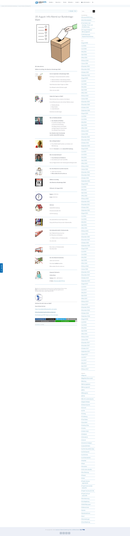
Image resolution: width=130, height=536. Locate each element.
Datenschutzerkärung (64, 529)
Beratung (84, 381)
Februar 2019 (85, 301)
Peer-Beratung (85, 472)
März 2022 (84, 195)
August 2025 (85, 78)
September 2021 (86, 210)
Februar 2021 (85, 231)
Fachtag (84, 413)
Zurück (71, 11)
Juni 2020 (84, 254)
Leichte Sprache (85, 451)
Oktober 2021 (85, 207)
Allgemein (84, 375)
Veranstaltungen (86, 519)
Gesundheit (84, 422)
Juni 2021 (84, 219)
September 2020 (86, 245)
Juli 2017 (84, 357)
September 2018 (86, 316)
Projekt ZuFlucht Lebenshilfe (86, 494)
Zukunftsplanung (86, 522)
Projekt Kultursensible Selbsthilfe (87, 486)
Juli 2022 (84, 187)
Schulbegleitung (85, 501)
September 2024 (86, 110)
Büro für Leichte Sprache (88, 399)
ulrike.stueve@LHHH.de (59, 281)
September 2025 (86, 75)
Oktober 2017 (85, 348)
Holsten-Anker (85, 431)
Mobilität (84, 460)
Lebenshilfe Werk (86, 446)
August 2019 (85, 283)
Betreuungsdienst (86, 384)
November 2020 (86, 239)
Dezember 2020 (86, 236)
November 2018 (86, 310)
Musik (83, 463)
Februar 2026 (85, 60)
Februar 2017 (85, 369)
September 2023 (86, 145)
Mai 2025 (84, 87)
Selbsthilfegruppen (86, 504)
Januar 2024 (85, 134)
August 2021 (85, 213)
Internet (84, 440)
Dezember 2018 (86, 307)
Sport (83, 516)
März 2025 (84, 92)
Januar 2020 (85, 269)
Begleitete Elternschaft (87, 378)
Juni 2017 (84, 360)
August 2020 (85, 248)
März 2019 (84, 298)
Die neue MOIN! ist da (87, 17)
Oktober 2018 (85, 313)
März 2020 (84, 263)
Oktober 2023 (85, 142)
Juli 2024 (84, 116)
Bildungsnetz (85, 393)
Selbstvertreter (85, 507)
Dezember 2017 (86, 342)
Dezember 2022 (86, 172)
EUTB (83, 410)
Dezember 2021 (86, 201)
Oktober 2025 (85, 72)
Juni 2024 (84, 119)
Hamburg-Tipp (85, 425)
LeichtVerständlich (86, 457)
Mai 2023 (84, 157)
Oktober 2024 (85, 107)
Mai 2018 (84, 328)
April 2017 (84, 366)
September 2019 (86, 281)
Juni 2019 (84, 289)
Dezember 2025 (86, 66)
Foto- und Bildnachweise (74, 529)
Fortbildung (84, 416)
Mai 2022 (84, 189)
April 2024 (84, 125)
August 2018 (85, 319)
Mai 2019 (84, 292)
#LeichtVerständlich (86, 20)
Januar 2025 (85, 98)
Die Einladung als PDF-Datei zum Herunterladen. (46, 315)
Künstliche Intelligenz (87, 443)
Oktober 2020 (85, 242)
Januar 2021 (85, 234)
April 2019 (84, 295)
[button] (92, 2)
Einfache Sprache (86, 404)
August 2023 (85, 148)
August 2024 (85, 113)
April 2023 (84, 160)
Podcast (84, 475)
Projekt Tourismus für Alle (88, 490)
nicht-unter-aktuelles (87, 469)
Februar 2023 (85, 166)
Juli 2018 (84, 322)
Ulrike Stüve (38, 324)
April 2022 (84, 192)
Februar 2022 (85, 198)
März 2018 (84, 333)
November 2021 (86, 204)
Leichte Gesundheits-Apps (88, 448)
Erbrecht (84, 407)
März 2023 (84, 163)
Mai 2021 (84, 222)
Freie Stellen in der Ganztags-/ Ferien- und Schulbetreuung (87, 25)
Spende (83, 510)
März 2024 (84, 128)
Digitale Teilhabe (86, 401)
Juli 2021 (84, 216)
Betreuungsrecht (86, 387)
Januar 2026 (85, 63)
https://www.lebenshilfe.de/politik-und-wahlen (46, 309)
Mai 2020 (84, 257)
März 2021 (84, 228)
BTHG (83, 396)
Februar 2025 (85, 95)
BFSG (83, 390)
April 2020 (84, 260)
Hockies (84, 428)
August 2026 (85, 43)
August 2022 (85, 184)
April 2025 (84, 90)
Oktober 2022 (85, 178)
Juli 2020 (84, 251)
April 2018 (84, 331)
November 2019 (86, 275)
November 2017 (86, 345)
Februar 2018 (85, 336)
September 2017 (86, 351)
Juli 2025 (84, 81)
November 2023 (86, 140)
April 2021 (84, 225)
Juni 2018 (84, 325)
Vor (75, 11)
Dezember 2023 (86, 137)
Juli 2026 (84, 45)
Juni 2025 (84, 84)
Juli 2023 (84, 151)
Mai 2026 (84, 51)
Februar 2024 (85, 131)
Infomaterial (85, 437)
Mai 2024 (84, 122)
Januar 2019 (85, 304)
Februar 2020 (85, 266)
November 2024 (86, 104)
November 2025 (86, 69)
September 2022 (86, 181)
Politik (83, 478)
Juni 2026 (84, 48)
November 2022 (86, 175)
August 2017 (85, 354)
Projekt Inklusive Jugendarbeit (86, 482)
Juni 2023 (84, 154)
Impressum (58, 529)
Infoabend (84, 434)
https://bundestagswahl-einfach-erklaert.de (45, 312)
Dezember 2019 (86, 272)
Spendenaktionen (86, 513)
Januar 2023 (85, 169)
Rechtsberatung (85, 498)
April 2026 (84, 54)
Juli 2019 (84, 286)
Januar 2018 (85, 339)
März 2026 (84, 57)
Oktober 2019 (85, 278)
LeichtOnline (85, 454)
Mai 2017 (84, 363)
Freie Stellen (85, 419)
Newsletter (84, 466)
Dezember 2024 (86, 101)
